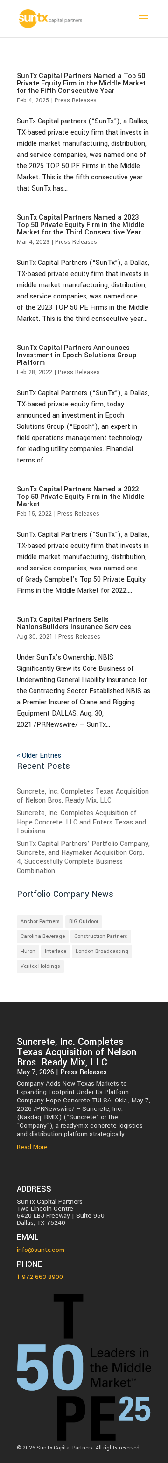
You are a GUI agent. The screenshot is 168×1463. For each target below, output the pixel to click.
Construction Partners (100, 936)
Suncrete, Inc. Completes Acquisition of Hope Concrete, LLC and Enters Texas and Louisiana (81, 822)
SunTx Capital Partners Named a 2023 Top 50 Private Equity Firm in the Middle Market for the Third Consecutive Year (80, 225)
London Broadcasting (102, 951)
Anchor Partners (40, 921)
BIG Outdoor (83, 921)
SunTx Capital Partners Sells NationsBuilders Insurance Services (74, 623)
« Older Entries (39, 755)
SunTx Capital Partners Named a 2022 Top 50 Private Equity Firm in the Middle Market (80, 496)
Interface (55, 951)
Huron (28, 951)
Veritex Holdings (40, 966)
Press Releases (76, 100)
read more (32, 1147)
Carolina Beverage (43, 936)
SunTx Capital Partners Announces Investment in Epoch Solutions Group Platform (76, 355)
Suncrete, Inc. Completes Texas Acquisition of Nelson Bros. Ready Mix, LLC (83, 796)
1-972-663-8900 (40, 1276)
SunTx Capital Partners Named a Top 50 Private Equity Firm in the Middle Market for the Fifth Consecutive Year (81, 83)
